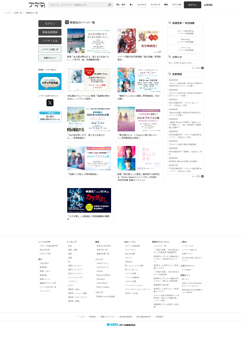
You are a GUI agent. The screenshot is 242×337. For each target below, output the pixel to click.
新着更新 (43, 267)
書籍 (166, 5)
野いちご (185, 279)
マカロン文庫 (130, 281)
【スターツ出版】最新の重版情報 (182, 144)
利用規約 (92, 317)
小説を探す (44, 263)
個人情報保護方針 (144, 317)
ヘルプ (82, 317)
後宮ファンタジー (75, 270)
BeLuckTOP (45, 250)
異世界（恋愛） (74, 301)
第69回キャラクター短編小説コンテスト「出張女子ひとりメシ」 (166, 258)
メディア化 (176, 5)
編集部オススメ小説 (48, 283)
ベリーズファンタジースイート (138, 289)
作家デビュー (50, 58)
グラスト (128, 258)
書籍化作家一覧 (103, 254)
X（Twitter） (187, 270)
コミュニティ (45, 291)
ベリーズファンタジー (134, 285)
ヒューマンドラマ (75, 277)
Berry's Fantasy (103, 287)
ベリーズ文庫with (132, 277)
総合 (70, 246)
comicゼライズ (103, 267)
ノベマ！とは (50, 40)
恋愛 (70, 258)
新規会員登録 (50, 32)
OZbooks (128, 262)
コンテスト (142, 5)
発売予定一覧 (102, 250)
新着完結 (43, 275)
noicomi (100, 271)
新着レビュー (45, 279)
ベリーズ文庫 (130, 273)
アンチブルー (130, 250)
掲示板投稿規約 (125, 317)
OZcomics (101, 279)
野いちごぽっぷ (131, 270)
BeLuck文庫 (130, 254)
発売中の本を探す (104, 246)
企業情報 (159, 317)
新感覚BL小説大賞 (161, 285)
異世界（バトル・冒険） (78, 293)
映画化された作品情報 (106, 296)
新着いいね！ (45, 271)
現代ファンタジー (75, 273)
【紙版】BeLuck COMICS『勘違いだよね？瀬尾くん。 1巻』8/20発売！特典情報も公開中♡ (185, 124)
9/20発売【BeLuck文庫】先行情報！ (183, 161)
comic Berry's (102, 283)
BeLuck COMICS (104, 275)
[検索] (110, 5)
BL (69, 262)
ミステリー (72, 281)
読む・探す (120, 5)
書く (131, 5)
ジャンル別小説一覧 (48, 287)
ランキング (155, 5)
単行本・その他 (131, 293)
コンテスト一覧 (160, 246)
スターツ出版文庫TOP (49, 246)
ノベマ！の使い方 (50, 49)
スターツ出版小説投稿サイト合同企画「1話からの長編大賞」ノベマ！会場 (166, 297)
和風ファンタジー (75, 266)
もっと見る (196, 68)
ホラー (71, 285)
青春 (70, 254)
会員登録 (208, 5)
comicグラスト (103, 263)
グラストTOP (45, 254)
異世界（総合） (74, 289)
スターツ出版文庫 (132, 246)
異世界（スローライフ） (78, 297)
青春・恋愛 (72, 250)
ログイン (192, 5)
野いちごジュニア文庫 (134, 266)
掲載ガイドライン (108, 317)
